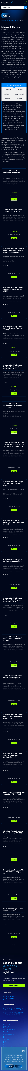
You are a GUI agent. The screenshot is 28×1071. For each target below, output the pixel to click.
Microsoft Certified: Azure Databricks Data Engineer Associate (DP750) (12, 600)
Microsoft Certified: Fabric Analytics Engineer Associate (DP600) (13, 522)
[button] (6, 188)
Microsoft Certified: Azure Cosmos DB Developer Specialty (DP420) (12, 755)
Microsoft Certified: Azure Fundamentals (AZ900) (12, 211)
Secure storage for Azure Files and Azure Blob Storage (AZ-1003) (13, 872)
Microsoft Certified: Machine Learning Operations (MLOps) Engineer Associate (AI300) (13, 444)
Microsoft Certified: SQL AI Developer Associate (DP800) (13, 560)
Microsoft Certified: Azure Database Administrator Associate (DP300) (12, 367)
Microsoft (17, 20)
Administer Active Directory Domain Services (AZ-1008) (13, 832)
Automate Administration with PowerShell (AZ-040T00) (14, 793)
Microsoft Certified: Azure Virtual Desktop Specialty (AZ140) (12, 677)
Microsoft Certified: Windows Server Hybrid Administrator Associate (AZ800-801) (13, 250)
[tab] (14, 85)
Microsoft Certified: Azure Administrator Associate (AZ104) (12, 172)
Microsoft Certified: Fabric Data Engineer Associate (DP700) (12, 639)
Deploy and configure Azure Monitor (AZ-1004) (13, 910)
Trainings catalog (10, 20)
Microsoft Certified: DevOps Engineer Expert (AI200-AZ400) (13, 483)
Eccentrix (3, 20)
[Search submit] (25, 7)
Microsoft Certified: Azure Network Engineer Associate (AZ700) (13, 328)
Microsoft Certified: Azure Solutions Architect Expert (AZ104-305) (12, 406)
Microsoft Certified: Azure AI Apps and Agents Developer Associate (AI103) (13, 716)
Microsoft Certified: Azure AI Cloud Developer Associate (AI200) (13, 289)
